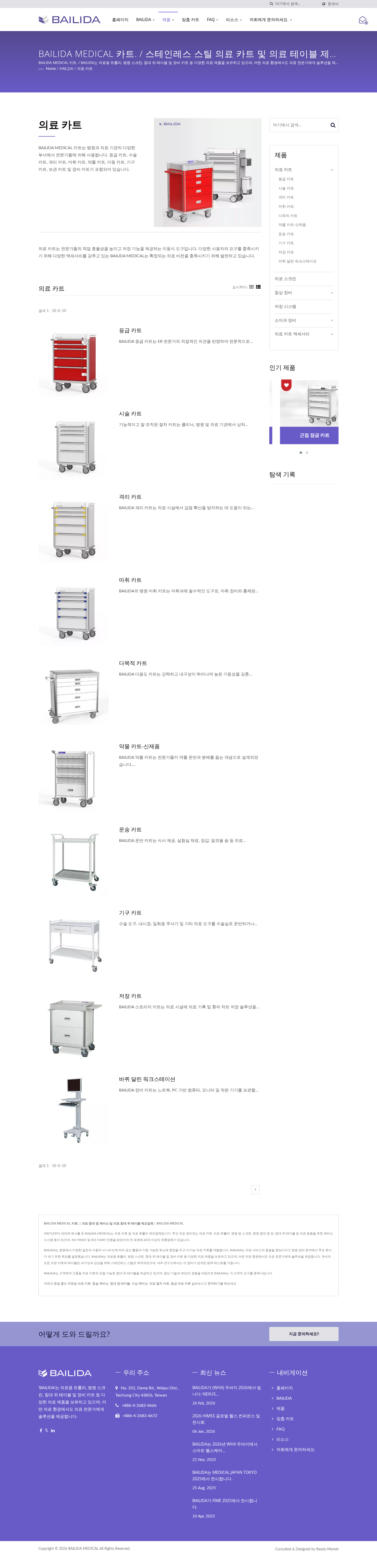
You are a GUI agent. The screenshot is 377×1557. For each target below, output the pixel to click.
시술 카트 (130, 413)
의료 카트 (85, 69)
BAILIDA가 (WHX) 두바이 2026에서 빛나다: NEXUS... (226, 1391)
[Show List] (258, 287)
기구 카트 (130, 912)
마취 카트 (130, 579)
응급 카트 (130, 330)
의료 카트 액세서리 (292, 334)
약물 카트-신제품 (139, 746)
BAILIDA (144, 19)
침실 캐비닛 (100, 1283)
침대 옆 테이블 (120, 1283)
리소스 (232, 19)
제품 (167, 19)
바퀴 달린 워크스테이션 (147, 1079)
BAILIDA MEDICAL (83, 1549)
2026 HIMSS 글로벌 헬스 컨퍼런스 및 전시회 (226, 1419)
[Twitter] (46, 1431)
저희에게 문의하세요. (270, 19)
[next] (255, 1189)
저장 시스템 (285, 307)
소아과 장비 (285, 320)
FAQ (211, 19)
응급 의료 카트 (181, 1283)
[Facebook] (41, 1431)
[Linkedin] (53, 1431)
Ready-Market (327, 1549)
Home (51, 69)
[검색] (271, 4)
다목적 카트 (133, 663)
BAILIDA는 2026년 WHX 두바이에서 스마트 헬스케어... (224, 1447)
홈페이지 (120, 19)
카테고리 (66, 69)
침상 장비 (283, 293)
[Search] (333, 125)
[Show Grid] (251, 287)
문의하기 (214, 1283)
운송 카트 (130, 829)
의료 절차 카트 (159, 1283)
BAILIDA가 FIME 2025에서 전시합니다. (224, 1504)
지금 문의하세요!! (304, 1334)
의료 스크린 (285, 279)
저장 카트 (130, 995)
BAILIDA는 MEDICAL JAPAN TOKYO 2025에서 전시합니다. (224, 1475)
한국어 (333, 4)
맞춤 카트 (190, 19)
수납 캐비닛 (140, 1283)
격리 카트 (130, 496)
